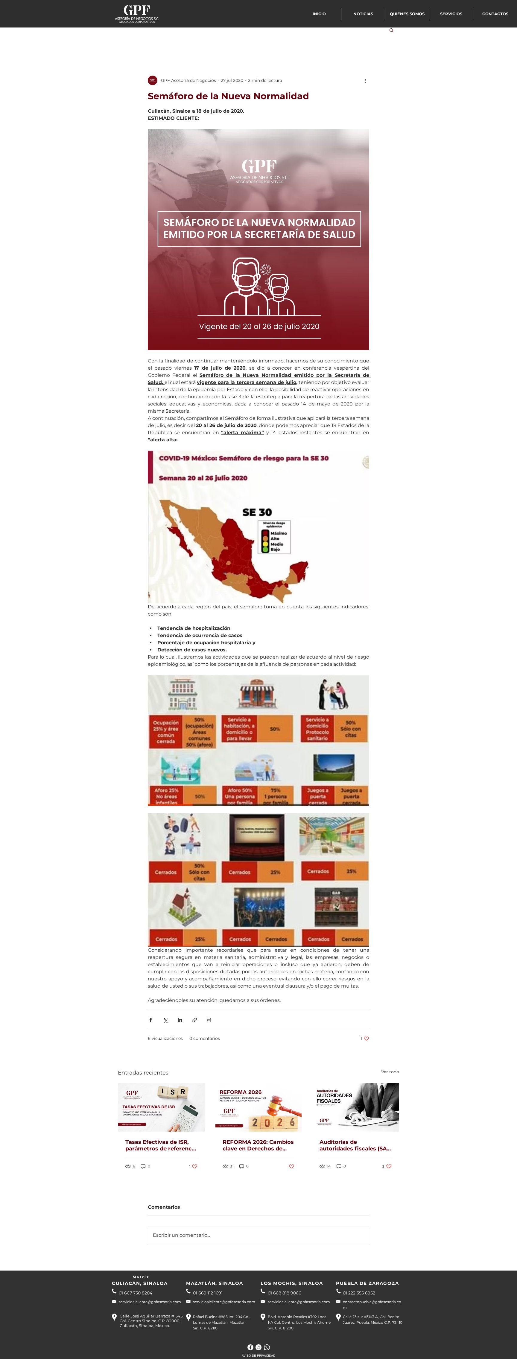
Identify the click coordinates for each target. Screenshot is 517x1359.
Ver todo (390, 1072)
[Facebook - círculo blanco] (250, 1347)
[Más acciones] (365, 80)
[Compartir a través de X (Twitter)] (165, 1020)
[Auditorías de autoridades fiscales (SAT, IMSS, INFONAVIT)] (355, 1107)
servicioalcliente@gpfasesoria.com (150, 1302)
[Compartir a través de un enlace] (194, 1020)
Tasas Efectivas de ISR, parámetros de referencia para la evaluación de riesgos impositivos (161, 1145)
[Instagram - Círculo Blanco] (258, 1347)
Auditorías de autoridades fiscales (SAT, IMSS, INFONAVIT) (355, 1145)
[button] (391, 29)
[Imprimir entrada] (209, 1020)
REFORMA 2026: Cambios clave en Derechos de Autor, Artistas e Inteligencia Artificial (258, 1145)
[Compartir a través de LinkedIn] (180, 1020)
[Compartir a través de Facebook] (150, 1020)
